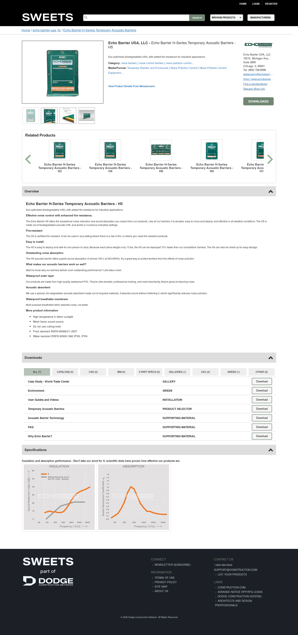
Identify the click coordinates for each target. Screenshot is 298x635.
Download (280, 381)
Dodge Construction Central (229, 601)
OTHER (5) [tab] (278, 371)
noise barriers (110, 59)
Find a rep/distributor (274, 84)
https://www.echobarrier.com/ (279, 79)
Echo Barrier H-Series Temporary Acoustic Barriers (81, 30)
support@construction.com (224, 570)
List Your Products (221, 574)
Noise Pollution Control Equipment (201, 64)
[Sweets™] (47, 16)
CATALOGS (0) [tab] (52, 371)
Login (256, 3)
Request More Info (273, 89)
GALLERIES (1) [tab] (181, 371)
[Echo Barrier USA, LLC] (277, 44)
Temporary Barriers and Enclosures (129, 64)
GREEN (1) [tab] (246, 371)
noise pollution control (160, 59)
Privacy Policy (166, 582)
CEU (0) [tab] (213, 371)
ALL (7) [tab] (20, 371)
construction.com (220, 587)
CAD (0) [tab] (84, 371)
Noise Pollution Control (165, 64)
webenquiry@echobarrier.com (279, 74)
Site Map (161, 586)
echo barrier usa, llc (28, 30)
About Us (161, 591)
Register (271, 3)
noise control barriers (132, 59)
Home (243, 3)
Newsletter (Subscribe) (173, 565)
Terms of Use (165, 577)
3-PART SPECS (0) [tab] (149, 371)
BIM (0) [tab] (117, 371)
